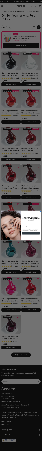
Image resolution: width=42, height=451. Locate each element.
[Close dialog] (40, 212)
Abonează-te (31, 233)
